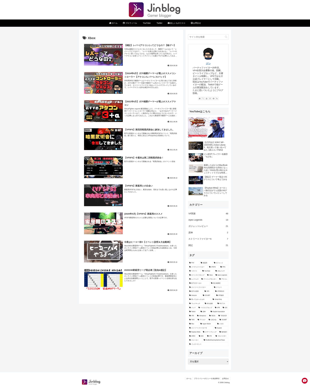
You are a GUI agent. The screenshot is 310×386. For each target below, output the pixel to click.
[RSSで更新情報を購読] (216, 98)
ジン (208, 63)
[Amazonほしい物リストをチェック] (210, 98)
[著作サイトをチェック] (199, 98)
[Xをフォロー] (203, 98)
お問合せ (225, 378)
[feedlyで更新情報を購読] (213, 98)
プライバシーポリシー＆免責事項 (206, 378)
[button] (226, 37)
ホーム (188, 378)
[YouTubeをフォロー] (206, 98)
